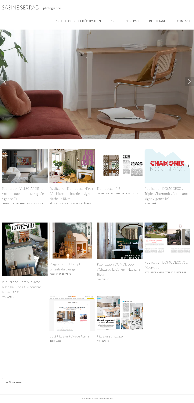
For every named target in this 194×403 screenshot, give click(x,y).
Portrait (132, 21)
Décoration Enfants (60, 274)
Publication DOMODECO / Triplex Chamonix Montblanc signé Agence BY (166, 194)
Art (113, 21)
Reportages (158, 21)
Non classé (150, 204)
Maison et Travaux (110, 336)
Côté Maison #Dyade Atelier (69, 336)
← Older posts (14, 382)
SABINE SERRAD (20, 8)
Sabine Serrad (106, 399)
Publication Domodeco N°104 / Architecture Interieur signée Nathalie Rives (71, 194)
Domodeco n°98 (108, 189)
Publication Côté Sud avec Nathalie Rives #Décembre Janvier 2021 (21, 287)
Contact (183, 21)
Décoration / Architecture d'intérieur (23, 204)
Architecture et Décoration (78, 21)
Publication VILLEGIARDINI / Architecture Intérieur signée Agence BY (23, 194)
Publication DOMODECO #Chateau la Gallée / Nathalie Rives (118, 269)
